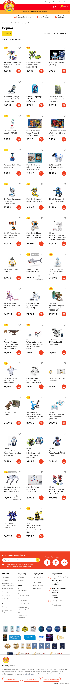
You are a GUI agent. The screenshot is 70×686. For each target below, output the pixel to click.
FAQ (19, 612)
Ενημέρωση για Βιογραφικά (7, 611)
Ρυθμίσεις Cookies (11, 679)
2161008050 (57, 581)
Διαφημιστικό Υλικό (8, 588)
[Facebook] (47, 562)
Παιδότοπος (6, 598)
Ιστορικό (5, 580)
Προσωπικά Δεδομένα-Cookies (24, 594)
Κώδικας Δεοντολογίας (22, 599)
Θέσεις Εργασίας (7, 607)
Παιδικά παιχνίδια (7, 23)
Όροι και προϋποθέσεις (22, 589)
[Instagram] (56, 562)
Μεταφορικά (37, 582)
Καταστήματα (63, 2)
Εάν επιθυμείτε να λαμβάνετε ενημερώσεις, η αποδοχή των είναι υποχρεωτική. (20, 565)
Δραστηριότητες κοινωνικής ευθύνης (8, 584)
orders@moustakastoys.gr (60, 601)
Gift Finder (21, 577)
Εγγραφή (38, 560)
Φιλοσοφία (5, 577)
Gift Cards (21, 580)
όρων (16, 566)
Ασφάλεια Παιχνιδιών (24, 604)
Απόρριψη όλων (31, 679)
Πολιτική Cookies (29, 674)
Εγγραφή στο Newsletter (14, 555)
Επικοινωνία (6, 595)
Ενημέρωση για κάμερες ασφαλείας (24, 608)
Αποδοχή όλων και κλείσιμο (51, 679)
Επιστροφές (37, 588)
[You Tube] (64, 562)
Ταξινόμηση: (48, 33)
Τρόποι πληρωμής (38, 585)
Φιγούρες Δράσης (20, 23)
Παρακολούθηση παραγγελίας (38, 578)
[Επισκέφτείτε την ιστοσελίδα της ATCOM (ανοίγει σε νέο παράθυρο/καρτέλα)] (61, 684)
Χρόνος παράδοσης (51, 2)
